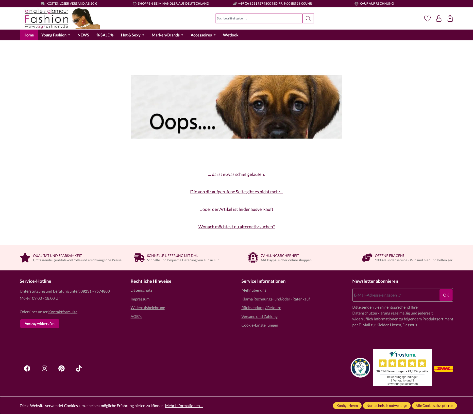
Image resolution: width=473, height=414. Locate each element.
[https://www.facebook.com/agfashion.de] (27, 368)
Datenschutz (141, 290)
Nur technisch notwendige (387, 405)
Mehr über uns (253, 290)
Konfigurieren (347, 405)
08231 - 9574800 (95, 291)
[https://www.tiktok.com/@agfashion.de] (78, 368)
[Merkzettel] (427, 18)
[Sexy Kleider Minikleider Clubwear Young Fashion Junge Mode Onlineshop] (60, 18)
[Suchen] (308, 18)
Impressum (140, 299)
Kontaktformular (62, 311)
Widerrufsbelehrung (148, 307)
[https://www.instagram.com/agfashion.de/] (44, 368)
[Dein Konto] (439, 18)
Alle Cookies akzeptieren (434, 405)
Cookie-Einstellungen (259, 325)
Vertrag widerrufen (39, 323)
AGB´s (136, 316)
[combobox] (259, 18)
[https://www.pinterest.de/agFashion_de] (61, 368)
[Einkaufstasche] (450, 18)
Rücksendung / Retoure (261, 307)
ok (446, 295)
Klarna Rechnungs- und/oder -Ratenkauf (275, 299)
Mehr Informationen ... (184, 405)
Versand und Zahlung (259, 316)
